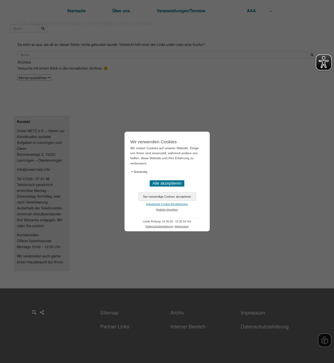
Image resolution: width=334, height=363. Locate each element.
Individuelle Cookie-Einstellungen (167, 204)
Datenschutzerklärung (159, 226)
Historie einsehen (167, 209)
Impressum (182, 226)
